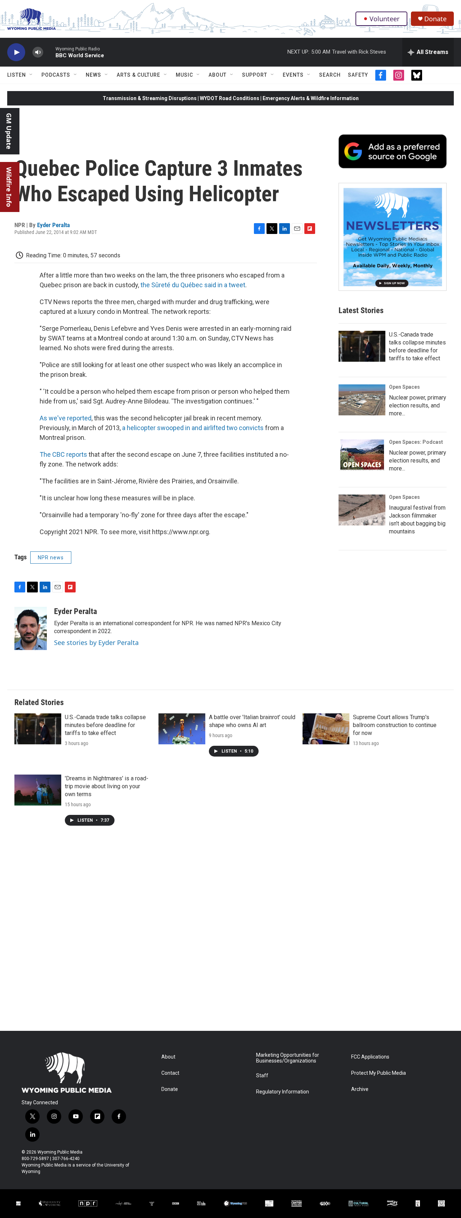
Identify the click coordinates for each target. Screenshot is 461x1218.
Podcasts (55, 75)
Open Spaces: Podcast (416, 442)
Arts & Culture (138, 75)
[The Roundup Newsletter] (392, 236)
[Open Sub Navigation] (31, 75)
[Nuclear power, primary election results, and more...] (362, 399)
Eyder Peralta (53, 225)
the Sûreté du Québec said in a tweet (192, 285)
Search (330, 75)
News (93, 75)
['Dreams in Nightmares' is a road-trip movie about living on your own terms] (37, 790)
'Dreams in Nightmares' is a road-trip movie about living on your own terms (106, 786)
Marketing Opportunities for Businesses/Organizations (287, 1058)
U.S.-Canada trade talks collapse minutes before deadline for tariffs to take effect (105, 725)
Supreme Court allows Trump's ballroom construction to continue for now (395, 725)
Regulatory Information (282, 1092)
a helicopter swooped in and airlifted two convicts (193, 428)
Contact (170, 1073)
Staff (262, 1075)
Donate (435, 19)
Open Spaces (404, 387)
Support (254, 75)
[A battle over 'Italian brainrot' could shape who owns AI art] (181, 728)
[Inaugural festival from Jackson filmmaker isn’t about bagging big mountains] (362, 510)
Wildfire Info (9, 187)
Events (293, 75)
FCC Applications (370, 1057)
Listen (16, 75)
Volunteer (384, 18)
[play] (16, 52)
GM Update (9, 131)
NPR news (51, 557)
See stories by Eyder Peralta (96, 642)
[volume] (38, 52)
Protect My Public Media (378, 1073)
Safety (358, 75)
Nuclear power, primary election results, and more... (417, 405)
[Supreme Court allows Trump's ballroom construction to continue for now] (326, 728)
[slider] (49, 52)
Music (184, 75)
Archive (359, 1089)
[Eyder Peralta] (30, 628)
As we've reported (65, 418)
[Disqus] (230, 934)
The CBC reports (63, 454)
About (218, 75)
